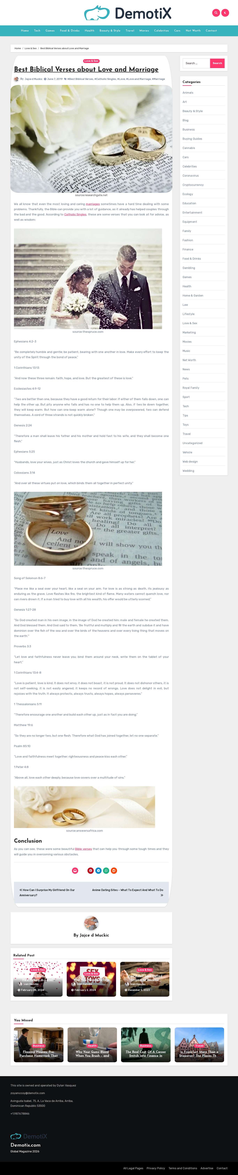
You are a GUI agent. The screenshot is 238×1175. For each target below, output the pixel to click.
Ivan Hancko (31, 984)
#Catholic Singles (105, 79)
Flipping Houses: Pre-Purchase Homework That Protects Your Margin (39, 1056)
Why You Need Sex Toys (91, 980)
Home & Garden (193, 295)
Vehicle (187, 452)
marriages (93, 204)
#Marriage (158, 79)
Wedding (188, 470)
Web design (190, 461)
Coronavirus (191, 175)
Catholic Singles (75, 214)
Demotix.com (25, 1145)
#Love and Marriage (138, 79)
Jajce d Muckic (33, 79)
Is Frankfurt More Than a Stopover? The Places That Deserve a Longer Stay (199, 1056)
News (186, 369)
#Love (121, 79)
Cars (177, 30)
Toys (186, 424)
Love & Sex (91, 61)
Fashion (188, 240)
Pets (186, 378)
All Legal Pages (133, 1168)
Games (50, 30)
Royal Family (191, 387)
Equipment (190, 221)
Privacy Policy (156, 1168)
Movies (144, 30)
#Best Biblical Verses (80, 79)
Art (185, 102)
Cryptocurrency (193, 185)
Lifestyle (189, 314)
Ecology (188, 194)
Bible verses (83, 849)
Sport (186, 397)
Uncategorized (193, 443)
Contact (211, 30)
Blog (186, 120)
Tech (37, 30)
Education (189, 203)
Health (89, 30)
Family (187, 231)
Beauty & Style (109, 30)
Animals (188, 92)
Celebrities (161, 30)
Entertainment (192, 212)
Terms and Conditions (182, 1168)
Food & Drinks (70, 30)
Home (25, 30)
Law (185, 304)
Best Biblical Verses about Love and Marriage (86, 69)
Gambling (189, 268)
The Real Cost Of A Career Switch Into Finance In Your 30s (146, 1056)
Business (189, 129)
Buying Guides (192, 138)
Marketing (189, 332)
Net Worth (193, 30)
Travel (130, 30)
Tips (185, 415)
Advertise (207, 1168)
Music (186, 351)
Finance (188, 249)
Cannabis (189, 148)
